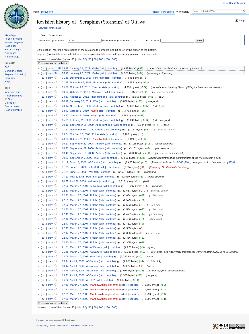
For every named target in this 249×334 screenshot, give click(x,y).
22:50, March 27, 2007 (75, 204)
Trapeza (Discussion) (15, 74)
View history (182, 11)
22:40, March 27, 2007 (75, 242)
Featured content (13, 39)
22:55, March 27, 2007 (75, 185)
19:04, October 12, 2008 (76, 134)
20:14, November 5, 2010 (77, 106)
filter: (154, 40)
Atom (10, 99)
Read (156, 11)
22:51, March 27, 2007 (75, 200)
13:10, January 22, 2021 (76, 73)
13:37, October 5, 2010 (75, 115)
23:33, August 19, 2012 (75, 96)
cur (43, 73)
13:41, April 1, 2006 (73, 275)
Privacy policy (42, 326)
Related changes (13, 95)
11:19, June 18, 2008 (74, 162)
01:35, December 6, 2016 (77, 77)
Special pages (12, 106)
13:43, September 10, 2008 (78, 153)
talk (103, 68)
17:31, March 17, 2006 (75, 294)
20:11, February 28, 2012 (76, 101)
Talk (187, 162)
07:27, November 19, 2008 (77, 129)
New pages (10, 53)
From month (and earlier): (117, 40)
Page (36, 11)
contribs (111, 68)
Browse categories (14, 42)
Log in (224, 3)
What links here (12, 92)
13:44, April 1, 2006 (73, 261)
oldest (51, 59)
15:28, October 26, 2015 (76, 87)
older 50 (81, 59)
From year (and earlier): (53, 40)
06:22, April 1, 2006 (73, 280)
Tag (151, 40)
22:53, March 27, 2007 (75, 190)
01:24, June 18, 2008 (74, 171)
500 (114, 59)
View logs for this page (50, 28)
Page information (13, 110)
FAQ (7, 67)
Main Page (10, 35)
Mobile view (87, 326)
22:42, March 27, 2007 (75, 237)
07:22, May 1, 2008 (73, 176)
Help (242, 20)
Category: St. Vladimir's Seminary (169, 167)
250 (107, 59)
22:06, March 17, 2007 (75, 256)
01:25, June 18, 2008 (74, 167)
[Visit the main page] (16, 14)
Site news (10, 78)
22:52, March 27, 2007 (75, 195)
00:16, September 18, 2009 (78, 124)
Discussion (47, 11)
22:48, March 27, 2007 (75, 218)
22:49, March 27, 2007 (75, 214)
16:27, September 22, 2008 (78, 143)
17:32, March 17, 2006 (75, 289)
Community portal (13, 71)
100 (101, 59)
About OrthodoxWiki (59, 326)
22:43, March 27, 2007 (75, 228)
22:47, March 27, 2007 (75, 223)
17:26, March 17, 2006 (75, 298)
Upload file (10, 103)
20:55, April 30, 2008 (74, 181)
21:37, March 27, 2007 (75, 247)
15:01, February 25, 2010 (77, 120)
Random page (12, 56)
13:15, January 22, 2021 (76, 68)
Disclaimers (75, 326)
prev (50, 68)
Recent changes (13, 49)
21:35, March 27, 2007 (75, 251)
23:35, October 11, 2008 (76, 139)
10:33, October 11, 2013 (76, 91)
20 (90, 59)
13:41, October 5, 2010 (75, 110)
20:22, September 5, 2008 (77, 157)
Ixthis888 (178, 162)
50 (95, 59)
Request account (237, 3)
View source (167, 11)
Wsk (231, 162)
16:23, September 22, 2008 (78, 148)
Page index (10, 46)
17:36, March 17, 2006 (75, 284)
